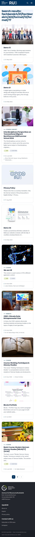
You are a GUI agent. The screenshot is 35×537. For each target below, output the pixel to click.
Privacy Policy (9, 188)
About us (4, 508)
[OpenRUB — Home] (9, 2)
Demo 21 (7, 87)
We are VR (8, 270)
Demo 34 (7, 228)
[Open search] (27, 3)
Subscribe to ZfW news (8, 522)
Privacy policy (6, 514)
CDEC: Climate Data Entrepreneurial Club (12, 317)
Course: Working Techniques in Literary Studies (16, 364)
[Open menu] (31, 3)
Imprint (4, 511)
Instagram (4, 525)
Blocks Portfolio (10, 405)
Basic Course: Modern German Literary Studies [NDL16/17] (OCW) (16, 449)
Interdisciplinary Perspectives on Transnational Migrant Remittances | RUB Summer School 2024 (17, 135)
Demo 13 (7, 47)
